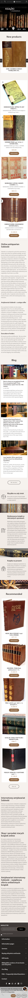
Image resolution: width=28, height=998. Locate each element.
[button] (2, 18)
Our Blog (5, 969)
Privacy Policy (11, 992)
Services (4, 948)
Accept (13, 995)
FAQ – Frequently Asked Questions (13, 974)
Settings (24, 995)
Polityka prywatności (7, 933)
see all (14, 786)
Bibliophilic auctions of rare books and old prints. (13, 963)
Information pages (8, 944)
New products (14, 37)
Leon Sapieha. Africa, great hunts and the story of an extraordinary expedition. (12, 459)
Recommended (14, 594)
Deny (18, 995)
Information (6, 939)
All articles (14, 482)
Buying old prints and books (11, 953)
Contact (4, 979)
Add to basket (14, 153)
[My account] (26, 2)
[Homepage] (14, 2)
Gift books (5, 958)
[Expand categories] (1, 2)
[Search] (4, 2)
